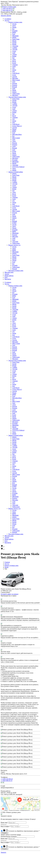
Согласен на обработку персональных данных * (21, 831)
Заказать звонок (6, 15)
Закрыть (3, 852)
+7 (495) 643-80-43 (7, 8)
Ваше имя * (4, 822)
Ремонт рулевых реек (11, 565)
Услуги (7, 564)
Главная (7, 562)
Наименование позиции (8, 836)
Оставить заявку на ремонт (9, 594)
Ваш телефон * (5, 826)
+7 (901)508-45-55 (6, 10)
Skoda (6, 567)
